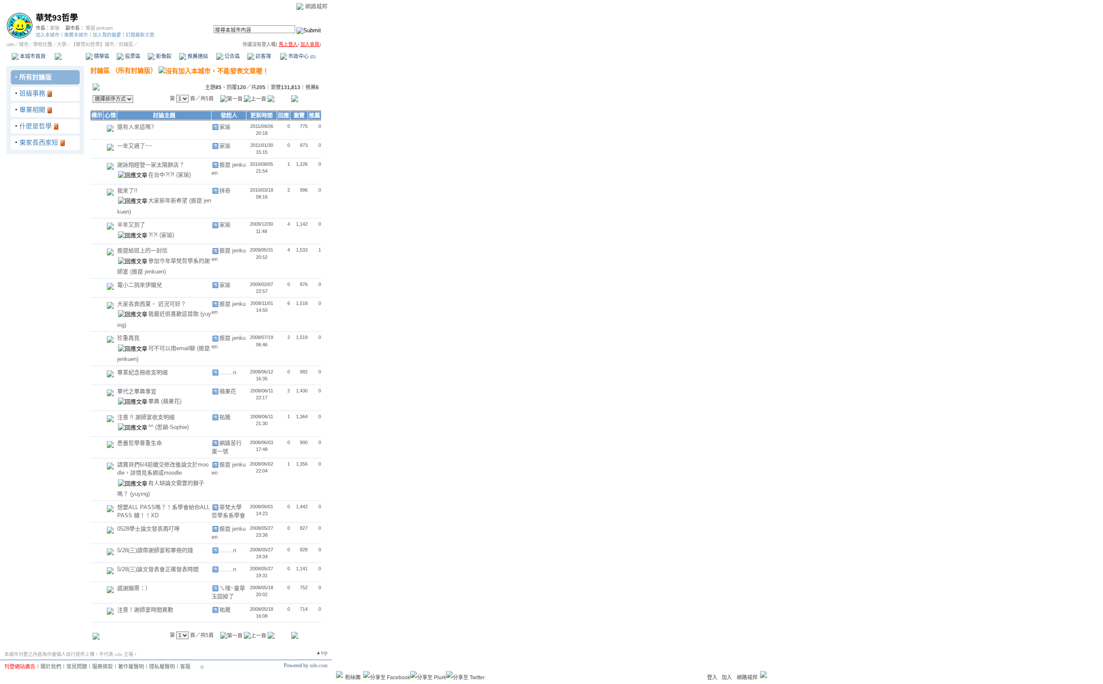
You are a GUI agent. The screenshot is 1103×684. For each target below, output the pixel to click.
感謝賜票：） (134, 588)
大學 (61, 44)
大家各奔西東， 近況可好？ (151, 304)
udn (10, 44)
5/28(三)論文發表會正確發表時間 (158, 569)
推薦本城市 (76, 34)
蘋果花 (227, 391)
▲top (321, 653)
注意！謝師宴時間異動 (145, 609)
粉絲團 (353, 678)
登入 (712, 678)
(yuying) (140, 494)
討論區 (70, 56)
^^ (151, 427)
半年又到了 (131, 224)
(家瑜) (183, 174)
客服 (185, 667)
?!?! (153, 235)
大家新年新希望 (168, 200)
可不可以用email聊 (172, 348)
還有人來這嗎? (135, 127)
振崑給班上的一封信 (142, 250)
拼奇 (225, 190)
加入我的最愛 (107, 34)
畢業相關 (32, 109)
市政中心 (301, 56)
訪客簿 (262, 56)
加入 (727, 678)
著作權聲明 (131, 667)
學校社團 (42, 44)
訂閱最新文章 (140, 34)
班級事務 (32, 93)
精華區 (101, 56)
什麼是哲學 (35, 126)
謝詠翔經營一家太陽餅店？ (150, 165)
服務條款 (102, 667)
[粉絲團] (339, 674)
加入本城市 (47, 34)
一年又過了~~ (134, 146)
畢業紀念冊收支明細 (142, 372)
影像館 (163, 56)
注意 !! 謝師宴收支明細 (145, 417)
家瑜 (54, 28)
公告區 (231, 56)
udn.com (318, 665)
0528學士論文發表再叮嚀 (148, 528)
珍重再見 (128, 338)
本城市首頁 (32, 56)
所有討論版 (35, 77)
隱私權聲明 (162, 667)
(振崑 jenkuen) (148, 271)
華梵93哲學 (57, 17)
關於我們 (51, 667)
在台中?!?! (162, 174)
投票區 (132, 56)
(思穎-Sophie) (172, 427)
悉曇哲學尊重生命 (139, 443)
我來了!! (127, 190)
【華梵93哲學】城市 (92, 44)
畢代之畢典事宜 (136, 391)
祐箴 (225, 417)
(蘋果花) (171, 401)
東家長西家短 (38, 142)
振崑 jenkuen (99, 28)
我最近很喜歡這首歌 (174, 314)
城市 (23, 44)
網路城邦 (316, 6)
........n (227, 372)
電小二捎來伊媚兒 (139, 285)
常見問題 (76, 667)
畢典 (154, 401)
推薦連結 (197, 56)
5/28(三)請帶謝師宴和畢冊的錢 (155, 550)
